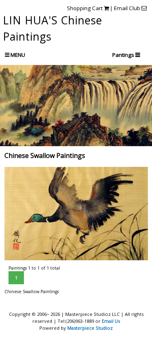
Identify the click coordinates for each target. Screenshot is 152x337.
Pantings (123, 54)
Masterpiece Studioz (90, 328)
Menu (17, 54)
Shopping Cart (85, 8)
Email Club (127, 8)
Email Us (111, 321)
